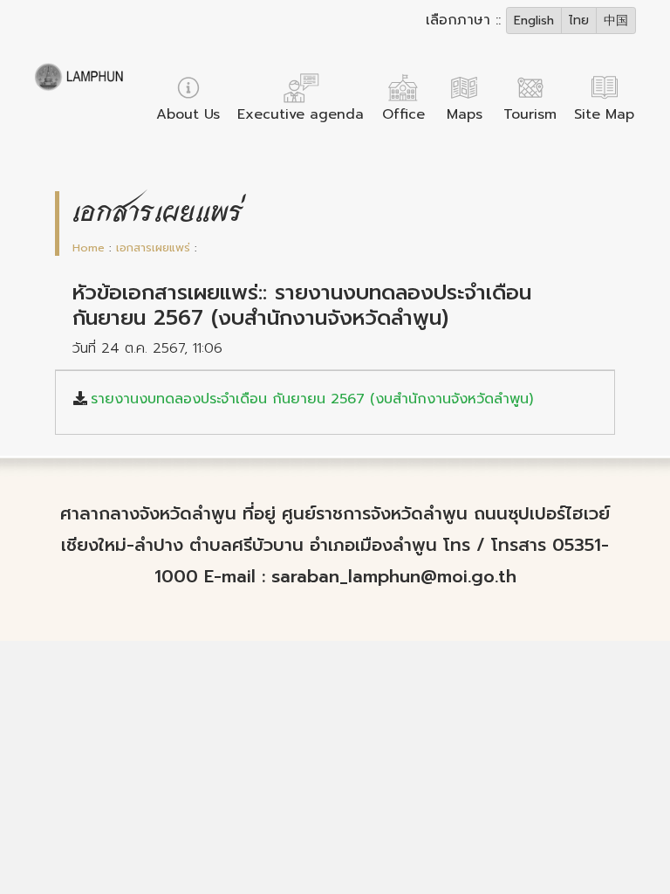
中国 (616, 20)
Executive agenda (300, 114)
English (534, 20)
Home (88, 247)
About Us (188, 114)
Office (403, 114)
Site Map (604, 114)
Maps (464, 114)
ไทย (579, 20)
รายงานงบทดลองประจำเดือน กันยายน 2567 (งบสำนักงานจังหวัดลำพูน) (312, 399)
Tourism (530, 114)
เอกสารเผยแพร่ (153, 247)
